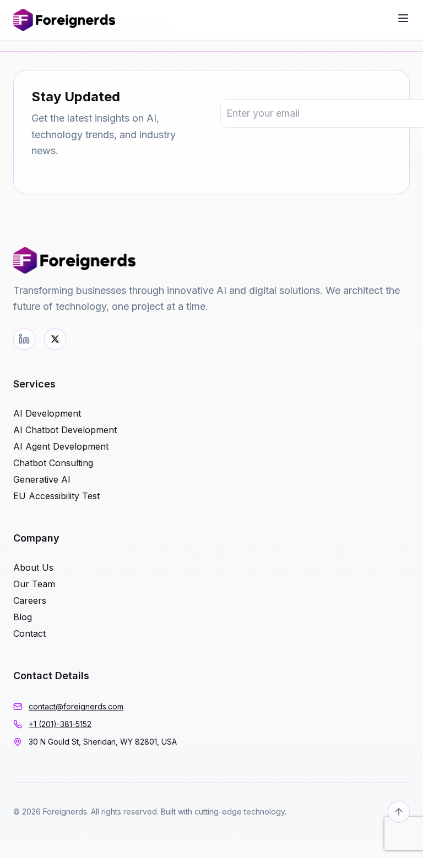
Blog (22, 616)
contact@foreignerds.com (76, 706)
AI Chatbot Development (65, 429)
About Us (33, 567)
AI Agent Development (61, 446)
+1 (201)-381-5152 (60, 724)
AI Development (47, 413)
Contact (29, 633)
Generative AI (41, 479)
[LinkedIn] (24, 339)
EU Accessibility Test (56, 495)
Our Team (34, 583)
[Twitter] (55, 339)
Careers (29, 600)
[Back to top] (399, 812)
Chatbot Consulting (53, 462)
